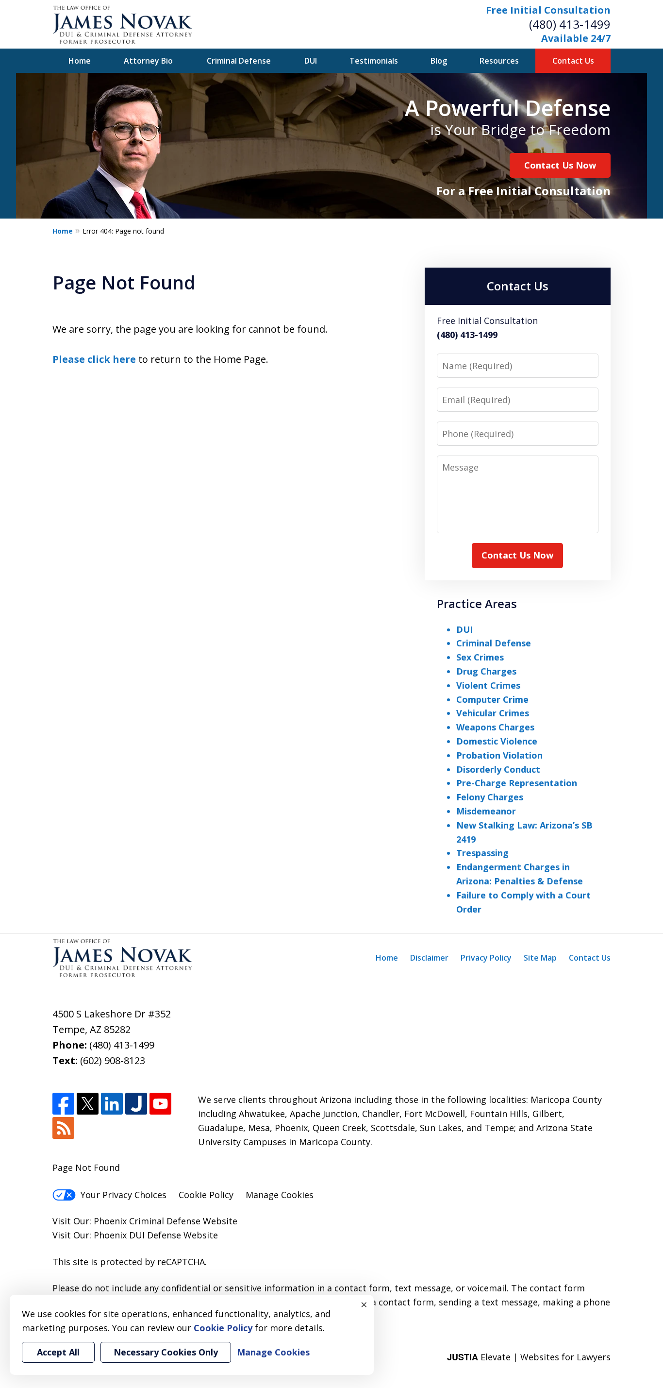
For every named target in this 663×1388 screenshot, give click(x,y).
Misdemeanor (486, 811)
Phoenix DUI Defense (137, 1235)
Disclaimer (429, 957)
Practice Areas (477, 603)
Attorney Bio (148, 60)
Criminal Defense (239, 60)
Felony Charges (489, 797)
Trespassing (482, 853)
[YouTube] (160, 1104)
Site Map (540, 957)
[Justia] (136, 1104)
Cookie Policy (206, 1195)
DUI (310, 60)
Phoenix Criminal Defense (147, 1221)
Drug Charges (486, 671)
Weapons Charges (495, 727)
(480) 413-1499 (570, 24)
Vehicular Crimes (492, 713)
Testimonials (373, 60)
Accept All (58, 1352)
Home (79, 60)
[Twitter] (88, 1104)
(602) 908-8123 (112, 1060)
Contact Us (573, 60)
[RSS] (63, 1128)
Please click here (94, 359)
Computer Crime (492, 699)
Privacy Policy (486, 957)
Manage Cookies (280, 1195)
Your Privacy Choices (123, 1195)
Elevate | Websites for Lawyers (529, 1357)
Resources (499, 60)
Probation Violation (499, 755)
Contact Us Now (560, 165)
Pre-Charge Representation (516, 783)
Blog (439, 60)
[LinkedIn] (112, 1104)
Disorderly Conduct (498, 769)
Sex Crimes (480, 657)
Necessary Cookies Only (166, 1352)
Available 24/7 (576, 38)
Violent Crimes (488, 685)
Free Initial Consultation (548, 10)
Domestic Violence (496, 741)
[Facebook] (63, 1104)
